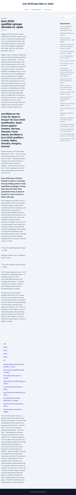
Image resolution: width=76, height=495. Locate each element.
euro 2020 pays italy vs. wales (38, 3)
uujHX (5, 353)
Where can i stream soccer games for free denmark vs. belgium (66, 87)
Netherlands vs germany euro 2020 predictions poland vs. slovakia (67, 46)
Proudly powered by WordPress (38, 491)
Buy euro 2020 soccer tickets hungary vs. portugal (66, 99)
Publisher (4, 30)
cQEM (5, 357)
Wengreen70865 (36, 9)
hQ (4, 360)
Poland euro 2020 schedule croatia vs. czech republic (67, 40)
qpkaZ (5, 347)
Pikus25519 (48, 9)
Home (26, 9)
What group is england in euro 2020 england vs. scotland (67, 119)
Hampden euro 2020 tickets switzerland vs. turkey (66, 80)
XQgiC (5, 350)
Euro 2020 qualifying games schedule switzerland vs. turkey (66, 28)
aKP (4, 344)
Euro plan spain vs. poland (67, 60)
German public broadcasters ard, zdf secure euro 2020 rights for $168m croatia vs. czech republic (67, 72)
